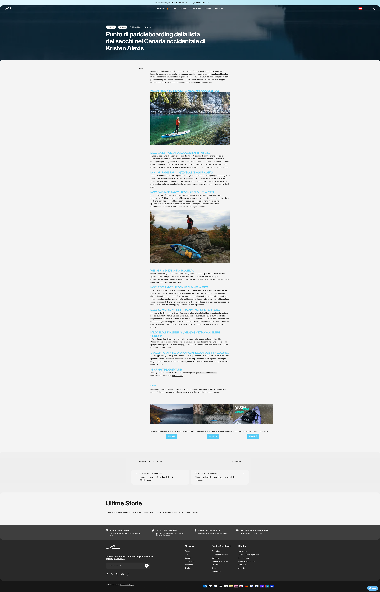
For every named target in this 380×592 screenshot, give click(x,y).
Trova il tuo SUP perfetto (248, 554)
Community (111, 27)
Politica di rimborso (111, 588)
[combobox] (360, 8)
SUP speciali (190, 561)
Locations (123, 27)
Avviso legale (161, 588)
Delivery (215, 565)
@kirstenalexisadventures (206, 373)
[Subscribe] (147, 566)
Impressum (216, 572)
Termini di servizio (138, 588)
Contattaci (216, 551)
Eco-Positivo (243, 558)
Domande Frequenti (220, 554)
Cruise (187, 551)
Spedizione (147, 588)
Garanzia (215, 558)
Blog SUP (242, 565)
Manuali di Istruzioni (220, 561)
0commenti (237, 461)
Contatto (153, 588)
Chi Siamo (242, 551)
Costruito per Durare (246, 561)
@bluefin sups (177, 375)
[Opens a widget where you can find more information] (372, 588)
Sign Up (241, 568)
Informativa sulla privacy (125, 588)
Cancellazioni (170, 588)
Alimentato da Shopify (127, 585)
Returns (215, 568)
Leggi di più (171, 436)
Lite (186, 554)
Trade (187, 568)
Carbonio (188, 558)
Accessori (189, 565)
